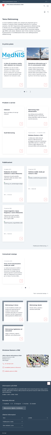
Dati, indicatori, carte (8, 425)
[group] (13, 68)
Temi (4, 418)
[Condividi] (47, 11)
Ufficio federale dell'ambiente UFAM (15, 4)
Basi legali (4, 433)
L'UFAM (30, 418)
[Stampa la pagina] (44, 11)
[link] (13, 311)
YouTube (26, 403)
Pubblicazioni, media (8, 421)
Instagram (18, 403)
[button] (24, 91)
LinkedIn (33, 403)
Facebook (6, 403)
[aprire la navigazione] (48, 6)
